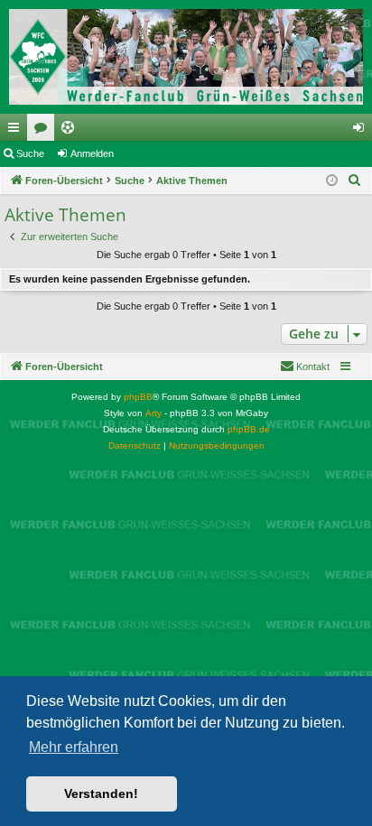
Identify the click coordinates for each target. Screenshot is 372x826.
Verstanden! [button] (101, 793)
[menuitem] (355, 180)
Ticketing (71, 131)
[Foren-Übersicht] (186, 57)
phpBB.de (249, 429)
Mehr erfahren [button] (73, 747)
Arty (153, 413)
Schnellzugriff (17, 131)
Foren (44, 131)
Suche (30, 153)
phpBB (138, 397)
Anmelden (92, 153)
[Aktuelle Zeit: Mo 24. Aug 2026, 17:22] (332, 181)
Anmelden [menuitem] (362, 131)
